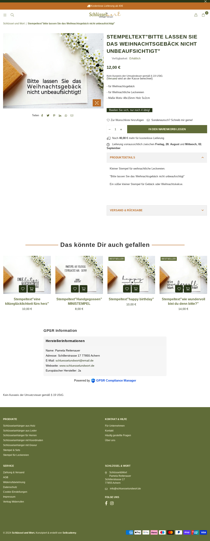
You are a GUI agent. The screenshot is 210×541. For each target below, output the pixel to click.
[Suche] (12, 15)
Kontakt (109, 430)
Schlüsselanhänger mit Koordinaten (23, 440)
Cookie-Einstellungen (15, 491)
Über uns (110, 440)
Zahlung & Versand (13, 472)
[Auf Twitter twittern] (48, 115)
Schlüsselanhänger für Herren (20, 435)
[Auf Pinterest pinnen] (54, 115)
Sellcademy (69, 532)
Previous (4, 286)
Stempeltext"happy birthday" (131, 299)
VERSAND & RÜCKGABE (126, 210)
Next (205, 286)
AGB (5, 477)
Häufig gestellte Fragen (118, 435)
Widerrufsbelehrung (14, 482)
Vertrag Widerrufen (13, 501)
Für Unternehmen (115, 425)
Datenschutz (10, 487)
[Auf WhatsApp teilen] (66, 115)
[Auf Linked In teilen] (60, 115)
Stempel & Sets (11, 450)
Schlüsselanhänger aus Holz (19, 425)
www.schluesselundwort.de (76, 365)
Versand (112, 78)
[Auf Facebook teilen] (42, 115)
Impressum (9, 496)
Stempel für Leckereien (16, 455)
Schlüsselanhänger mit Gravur (20, 445)
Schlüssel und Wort (14, 23)
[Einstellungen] (196, 15)
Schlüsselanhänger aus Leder (20, 430)
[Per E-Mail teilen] (72, 115)
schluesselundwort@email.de (75, 360)
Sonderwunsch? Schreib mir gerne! (172, 120)
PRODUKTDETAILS (122, 157)
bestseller (117, 259)
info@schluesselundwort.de (125, 488)
